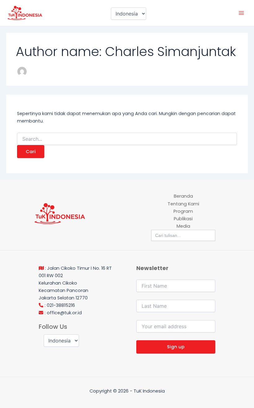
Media (183, 226)
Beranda (183, 196)
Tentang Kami (183, 204)
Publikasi (183, 219)
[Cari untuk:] (127, 139)
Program (183, 211)
